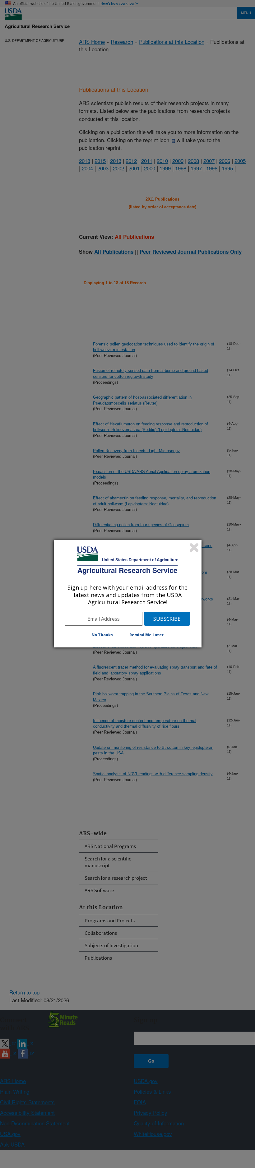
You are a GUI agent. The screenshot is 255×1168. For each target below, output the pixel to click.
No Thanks (102, 634)
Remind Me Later (146, 634)
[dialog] (128, 593)
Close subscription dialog (194, 547)
